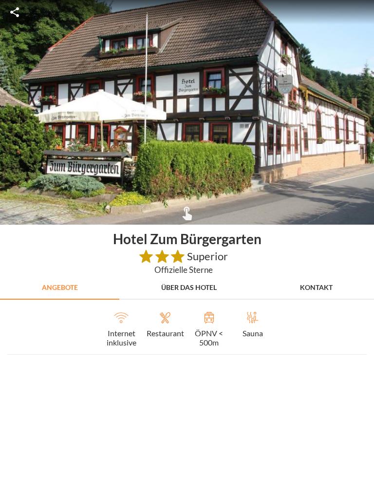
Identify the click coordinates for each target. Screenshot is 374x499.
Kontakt (316, 287)
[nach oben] (363, 249)
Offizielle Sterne (183, 270)
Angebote (60, 287)
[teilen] (14, 12)
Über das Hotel (189, 287)
